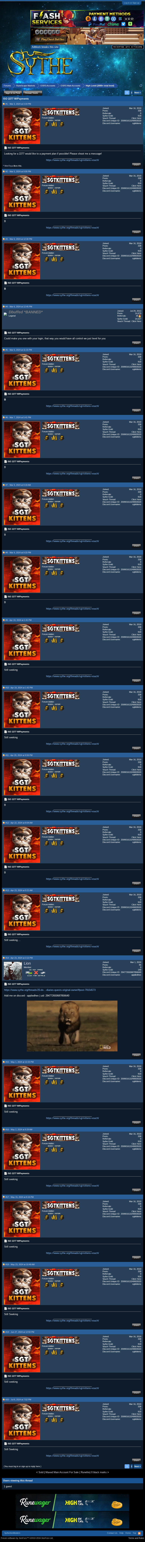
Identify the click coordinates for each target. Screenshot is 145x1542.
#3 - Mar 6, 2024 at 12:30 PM (18, 239)
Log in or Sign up (131, 3)
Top (134, 1533)
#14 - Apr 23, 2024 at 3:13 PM (19, 958)
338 (139, 111)
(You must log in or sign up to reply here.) (22, 1466)
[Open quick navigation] (141, 85)
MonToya (9, 166)
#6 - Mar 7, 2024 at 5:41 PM (18, 417)
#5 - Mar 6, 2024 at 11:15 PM (18, 350)
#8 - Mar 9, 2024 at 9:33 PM (18, 552)
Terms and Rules (136, 1538)
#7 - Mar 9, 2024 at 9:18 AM (18, 485)
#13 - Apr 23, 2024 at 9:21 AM (18, 890)
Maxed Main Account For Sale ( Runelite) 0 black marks (76, 1472)
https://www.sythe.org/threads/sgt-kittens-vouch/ (72, 160)
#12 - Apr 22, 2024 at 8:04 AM (18, 823)
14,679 (138, 313)
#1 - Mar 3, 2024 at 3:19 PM (18, 104)
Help (121, 1533)
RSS (139, 1533)
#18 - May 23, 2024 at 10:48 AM (20, 1264)
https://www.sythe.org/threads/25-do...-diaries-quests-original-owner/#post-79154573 (50, 990)
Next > (137, 92)
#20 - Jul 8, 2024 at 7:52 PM (18, 1399)
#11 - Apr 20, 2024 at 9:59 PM (18, 755)
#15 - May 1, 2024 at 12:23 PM (19, 1062)
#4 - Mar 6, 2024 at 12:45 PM (18, 306)
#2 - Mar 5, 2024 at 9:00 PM (18, 171)
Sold (41, 1472)
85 (140, 965)
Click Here (136, 118)
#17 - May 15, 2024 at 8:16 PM (19, 1197)
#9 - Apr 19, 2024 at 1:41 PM (18, 620)
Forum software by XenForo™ (27, 1538)
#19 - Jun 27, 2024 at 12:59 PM (19, 1332)
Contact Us (112, 1533)
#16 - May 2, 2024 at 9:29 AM (18, 1129)
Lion (27, 963)
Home (128, 1533)
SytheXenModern (12, 1533)
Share (136, 165)
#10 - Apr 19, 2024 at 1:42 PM (19, 688)
